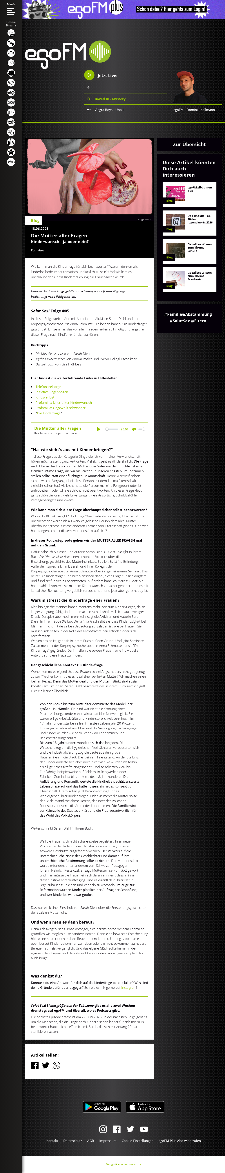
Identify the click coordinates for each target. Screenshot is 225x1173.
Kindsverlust (45, 397)
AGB (90, 1140)
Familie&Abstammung (189, 314)
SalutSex (181, 320)
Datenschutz (72, 1140)
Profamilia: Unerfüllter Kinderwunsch (64, 402)
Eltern (200, 320)
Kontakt (52, 1140)
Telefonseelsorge (48, 386)
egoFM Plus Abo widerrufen (180, 1140)
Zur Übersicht (189, 144)
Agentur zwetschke (129, 1164)
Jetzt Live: (107, 75)
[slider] (111, 429)
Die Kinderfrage (48, 413)
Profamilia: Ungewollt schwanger (60, 408)
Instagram (128, 987)
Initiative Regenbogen (52, 392)
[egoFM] (68, 68)
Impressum (107, 1140)
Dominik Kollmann (201, 109)
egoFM (178, 109)
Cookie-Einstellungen (137, 1140)
